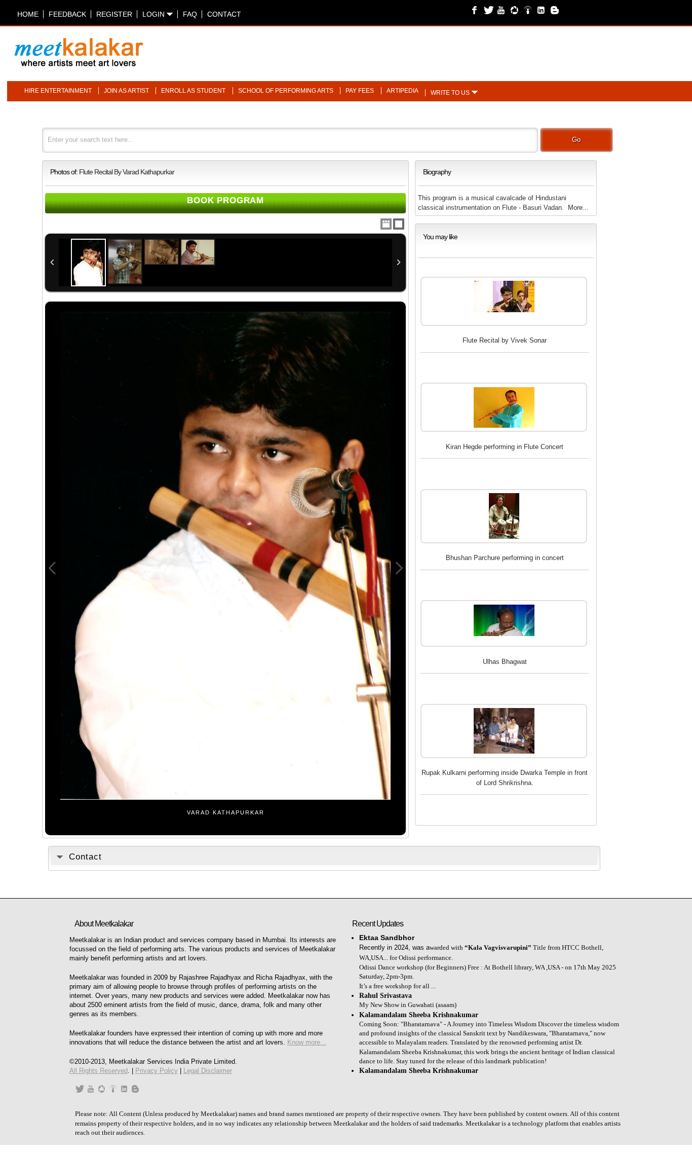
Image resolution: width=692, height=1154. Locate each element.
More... (578, 207)
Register (114, 14)
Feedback (67, 14)
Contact (224, 14)
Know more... (306, 1042)
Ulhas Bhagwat (505, 661)
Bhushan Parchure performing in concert (505, 558)
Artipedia (402, 90)
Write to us (450, 92)
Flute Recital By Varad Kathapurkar (126, 172)
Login (154, 14)
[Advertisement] (472, 47)
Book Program (225, 200)
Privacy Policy (156, 1070)
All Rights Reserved (98, 1070)
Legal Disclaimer (207, 1070)
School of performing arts (285, 90)
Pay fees (359, 90)
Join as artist (126, 90)
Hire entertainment (58, 90)
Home (28, 14)
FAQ (190, 14)
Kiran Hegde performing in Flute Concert (504, 447)
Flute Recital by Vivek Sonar (505, 340)
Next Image (399, 568)
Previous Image (52, 568)
